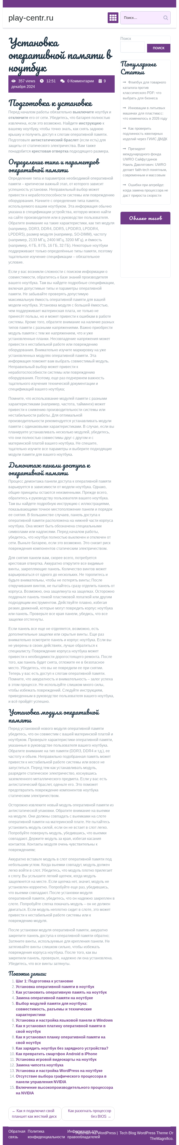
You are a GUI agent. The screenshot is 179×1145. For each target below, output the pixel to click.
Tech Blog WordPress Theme (144, 1133)
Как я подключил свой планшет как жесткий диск (34, 1113)
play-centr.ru (30, 17)
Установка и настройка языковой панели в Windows (64, 1020)
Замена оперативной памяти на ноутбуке (54, 998)
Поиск (125, 39)
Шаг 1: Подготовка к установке (44, 981)
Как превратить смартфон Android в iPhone (56, 1054)
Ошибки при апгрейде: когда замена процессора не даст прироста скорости (145, 190)
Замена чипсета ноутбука (39, 1065)
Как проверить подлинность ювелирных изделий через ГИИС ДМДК (145, 133)
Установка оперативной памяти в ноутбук (55, 987)
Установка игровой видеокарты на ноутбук (56, 1059)
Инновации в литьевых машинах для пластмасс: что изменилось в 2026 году (145, 113)
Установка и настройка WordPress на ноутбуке (59, 1071)
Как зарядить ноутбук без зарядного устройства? (62, 1048)
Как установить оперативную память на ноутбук (61, 992)
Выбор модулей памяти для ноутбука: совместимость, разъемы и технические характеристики (54, 1009)
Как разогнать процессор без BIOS (89, 1113)
